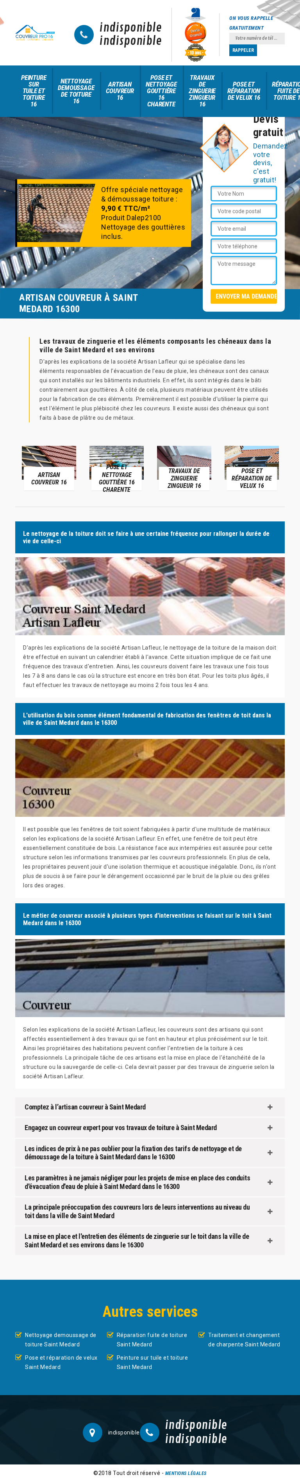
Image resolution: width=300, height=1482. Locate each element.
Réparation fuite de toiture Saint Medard (152, 1340)
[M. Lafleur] (35, 33)
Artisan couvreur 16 (120, 90)
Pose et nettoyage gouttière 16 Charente (161, 91)
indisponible (131, 28)
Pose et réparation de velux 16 (243, 90)
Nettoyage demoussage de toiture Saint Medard (60, 1340)
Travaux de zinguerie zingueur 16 (202, 91)
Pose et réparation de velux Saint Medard (61, 1362)
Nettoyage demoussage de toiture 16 (76, 91)
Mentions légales (186, 1473)
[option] (49, 467)
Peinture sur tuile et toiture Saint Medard (152, 1362)
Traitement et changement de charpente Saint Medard (244, 1340)
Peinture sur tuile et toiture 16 (33, 91)
